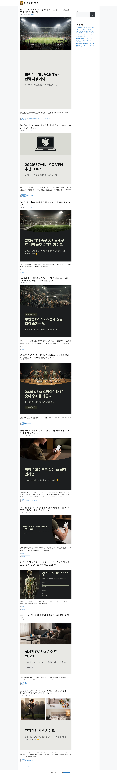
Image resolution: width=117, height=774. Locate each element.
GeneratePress (66, 772)
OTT (22, 683)
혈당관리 (23, 555)
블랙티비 (35, 118)
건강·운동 (23, 422)
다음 (28, 767)
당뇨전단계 (23, 608)
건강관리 (23, 500)
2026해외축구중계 (25, 270)
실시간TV (29, 683)
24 (25, 767)
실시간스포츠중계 (47, 118)
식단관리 (27, 760)
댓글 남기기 (23, 119)
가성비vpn (27, 195)
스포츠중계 (35, 347)
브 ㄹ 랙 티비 (30, 118)
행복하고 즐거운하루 (31, 3)
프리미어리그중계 (32, 270)
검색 (77, 11)
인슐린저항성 (28, 608)
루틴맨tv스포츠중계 (29, 347)
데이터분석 (28, 423)
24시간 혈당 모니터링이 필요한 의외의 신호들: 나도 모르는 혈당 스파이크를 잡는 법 (44, 508)
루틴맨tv (23, 347)
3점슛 (22, 423)
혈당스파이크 (34, 500)
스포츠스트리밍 (40, 118)
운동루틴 (31, 760)
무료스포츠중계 (24, 118)
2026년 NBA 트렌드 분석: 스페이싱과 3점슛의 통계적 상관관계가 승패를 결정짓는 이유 (44, 356)
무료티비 (25, 683)
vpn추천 (23, 195)
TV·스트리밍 (23, 116)
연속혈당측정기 (28, 500)
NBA (25, 423)
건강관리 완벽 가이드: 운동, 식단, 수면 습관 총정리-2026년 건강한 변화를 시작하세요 (43, 691)
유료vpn (31, 195)
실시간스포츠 (40, 347)
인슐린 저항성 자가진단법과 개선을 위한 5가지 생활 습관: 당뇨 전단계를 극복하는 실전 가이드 (45, 563)
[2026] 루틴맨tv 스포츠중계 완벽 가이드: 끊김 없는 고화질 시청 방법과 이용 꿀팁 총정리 (44, 279)
